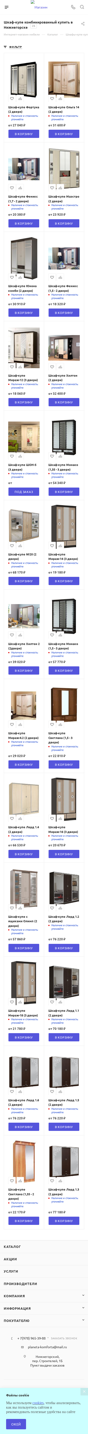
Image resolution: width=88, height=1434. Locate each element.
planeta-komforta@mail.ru (47, 1347)
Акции (10, 1259)
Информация (17, 1308)
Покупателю (17, 1320)
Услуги (11, 1271)
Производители (20, 1284)
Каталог (12, 1246)
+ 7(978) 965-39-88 (31, 1338)
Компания (14, 1296)
